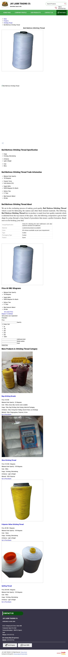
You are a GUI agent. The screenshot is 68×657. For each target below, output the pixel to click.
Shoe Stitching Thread (9, 460)
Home (5, 19)
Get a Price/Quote (6, 414)
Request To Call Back (7, 314)
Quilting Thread (7, 586)
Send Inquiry (62, 12)
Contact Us (49, 12)
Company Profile (21, 12)
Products (6, 21)
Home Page (7, 12)
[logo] (5, 8)
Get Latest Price (8, 312)
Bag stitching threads (9, 396)
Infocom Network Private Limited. (20, 654)
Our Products (36, 12)
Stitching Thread (8, 23)
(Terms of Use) (24, 652)
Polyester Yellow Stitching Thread (13, 524)
